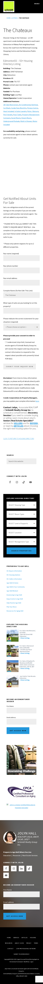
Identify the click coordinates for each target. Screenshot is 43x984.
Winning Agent (33, 959)
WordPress (26, 962)
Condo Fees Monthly (18, 108)
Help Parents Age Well (14, 603)
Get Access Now (18, 731)
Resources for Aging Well (15, 611)
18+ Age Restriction (10, 105)
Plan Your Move (12, 607)
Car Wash (6, 108)
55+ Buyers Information (14, 571)
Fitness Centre (32, 108)
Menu (37, 4)
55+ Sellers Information (14, 579)
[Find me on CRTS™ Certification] (21, 805)
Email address (11, 717)
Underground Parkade (11, 121)
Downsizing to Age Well (14, 595)
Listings (15, 18)
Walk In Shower (26, 121)
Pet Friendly (7, 114)
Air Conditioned (25, 105)
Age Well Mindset (12, 591)
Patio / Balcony (33, 111)
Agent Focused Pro (22, 959)
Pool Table (17, 114)
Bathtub (34, 105)
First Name (10, 706)
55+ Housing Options (13, 575)
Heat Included (8, 111)
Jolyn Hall (27, 833)
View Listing (25, 638)
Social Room (16, 118)
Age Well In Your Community (16, 587)
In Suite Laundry (20, 111)
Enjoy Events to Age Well (15, 599)
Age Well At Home (12, 583)
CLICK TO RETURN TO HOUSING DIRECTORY (18, 438)
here (37, 401)
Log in (31, 962)
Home (8, 18)
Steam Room (26, 118)
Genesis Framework (17, 962)
